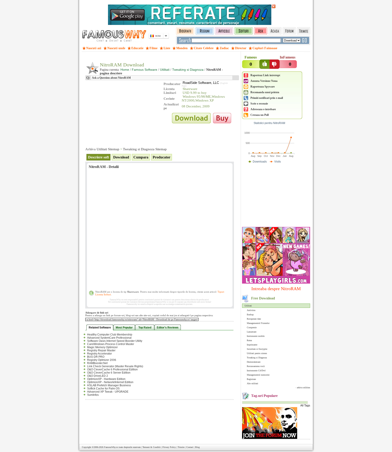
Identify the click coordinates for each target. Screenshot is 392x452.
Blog (197, 447)
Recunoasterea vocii (256, 366)
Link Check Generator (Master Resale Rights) (115, 366)
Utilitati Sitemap (108, 149)
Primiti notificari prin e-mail (266, 98)
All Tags (305, 405)
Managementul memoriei (258, 375)
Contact (189, 447)
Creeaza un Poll (259, 115)
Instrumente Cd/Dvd (256, 370)
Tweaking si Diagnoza (257, 357)
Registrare (251, 379)
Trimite (181, 447)
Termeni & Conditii (151, 447)
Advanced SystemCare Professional (109, 337)
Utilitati (248, 305)
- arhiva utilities (303, 387)
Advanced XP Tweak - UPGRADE (107, 391)
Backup (250, 314)
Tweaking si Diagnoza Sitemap (145, 149)
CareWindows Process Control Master (110, 344)
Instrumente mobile (256, 336)
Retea (249, 340)
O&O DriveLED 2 (97, 375)
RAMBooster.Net (97, 363)
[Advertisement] (276, 196)
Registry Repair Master (101, 350)
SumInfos (93, 394)
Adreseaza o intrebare (263, 109)
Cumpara (140, 157)
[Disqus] (159, 231)
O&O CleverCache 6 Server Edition (108, 372)
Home (124, 69)
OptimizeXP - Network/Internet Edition (110, 382)
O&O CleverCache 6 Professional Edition (112, 369)
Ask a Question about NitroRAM (111, 77)
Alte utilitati (252, 383)
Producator (161, 157)
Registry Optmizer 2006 (101, 360)
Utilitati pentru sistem (257, 353)
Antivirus (251, 310)
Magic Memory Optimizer (102, 347)
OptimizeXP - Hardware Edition (106, 379)
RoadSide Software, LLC (201, 83)
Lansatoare (251, 331)
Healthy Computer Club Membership (109, 334)
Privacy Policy (169, 447)
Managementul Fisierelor (258, 323)
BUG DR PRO (95, 356)
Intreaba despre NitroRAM (276, 288)
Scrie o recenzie (259, 103)
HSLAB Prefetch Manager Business (109, 385)
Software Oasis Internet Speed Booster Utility (114, 341)
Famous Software (144, 69)
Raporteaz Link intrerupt (265, 75)
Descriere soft (98, 157)
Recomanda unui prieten (264, 92)
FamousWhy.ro (111, 447)
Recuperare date (254, 319)
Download (121, 157)
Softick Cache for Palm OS (103, 388)
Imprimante (252, 344)
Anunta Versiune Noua (263, 81)
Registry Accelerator (99, 353)
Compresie (252, 327)
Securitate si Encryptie (257, 349)
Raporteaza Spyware (262, 86)
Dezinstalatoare (253, 362)
